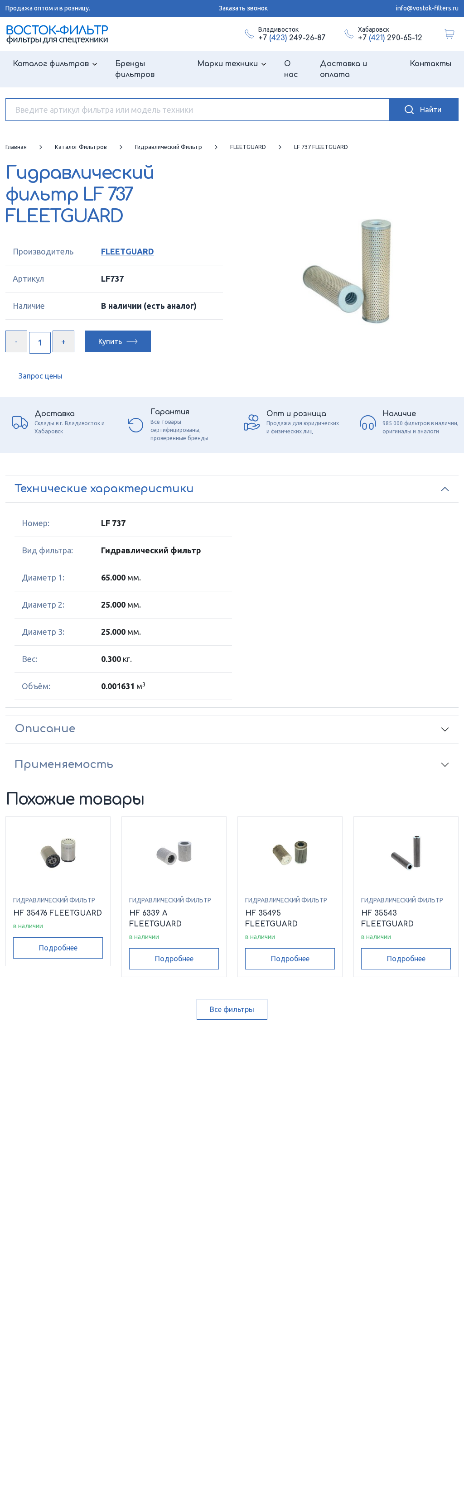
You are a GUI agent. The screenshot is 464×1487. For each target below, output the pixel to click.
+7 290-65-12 (390, 38)
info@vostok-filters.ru (427, 8)
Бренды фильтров (135, 69)
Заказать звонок (243, 8)
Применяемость (63, 764)
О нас (291, 69)
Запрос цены (41, 376)
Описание (44, 729)
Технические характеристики (104, 489)
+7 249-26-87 (291, 38)
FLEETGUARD (127, 251)
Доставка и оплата (343, 69)
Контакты (430, 64)
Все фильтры (232, 1009)
